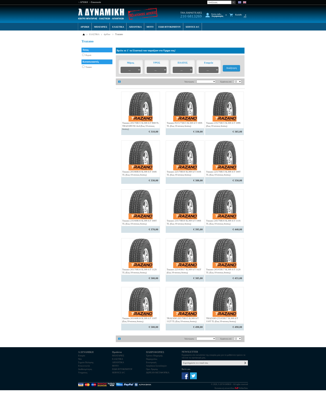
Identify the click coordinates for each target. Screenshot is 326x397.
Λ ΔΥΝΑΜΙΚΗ (101, 14)
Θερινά (88, 55)
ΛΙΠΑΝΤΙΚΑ (135, 27)
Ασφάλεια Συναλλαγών (156, 365)
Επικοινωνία (96, 2)
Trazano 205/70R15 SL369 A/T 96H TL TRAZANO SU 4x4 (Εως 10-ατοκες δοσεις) (140, 126)
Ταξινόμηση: (189, 82)
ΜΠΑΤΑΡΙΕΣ (100, 27)
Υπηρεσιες (82, 372)
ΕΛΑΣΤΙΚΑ (118, 27)
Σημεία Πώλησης (86, 362)
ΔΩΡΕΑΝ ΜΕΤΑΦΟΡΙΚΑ (157, 372)
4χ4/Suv (107, 34)
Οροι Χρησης (152, 369)
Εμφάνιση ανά (225, 82)
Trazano (88, 67)
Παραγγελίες (151, 359)
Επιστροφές (151, 362)
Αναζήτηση (231, 68)
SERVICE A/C (192, 27)
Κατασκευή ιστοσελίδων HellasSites (231, 388)
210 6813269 (191, 16)
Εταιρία (81, 355)
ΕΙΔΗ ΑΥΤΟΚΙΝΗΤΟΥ (169, 27)
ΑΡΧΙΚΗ (84, 2)
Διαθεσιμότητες (85, 369)
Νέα (80, 359)
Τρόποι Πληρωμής (154, 355)
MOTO (150, 27)
